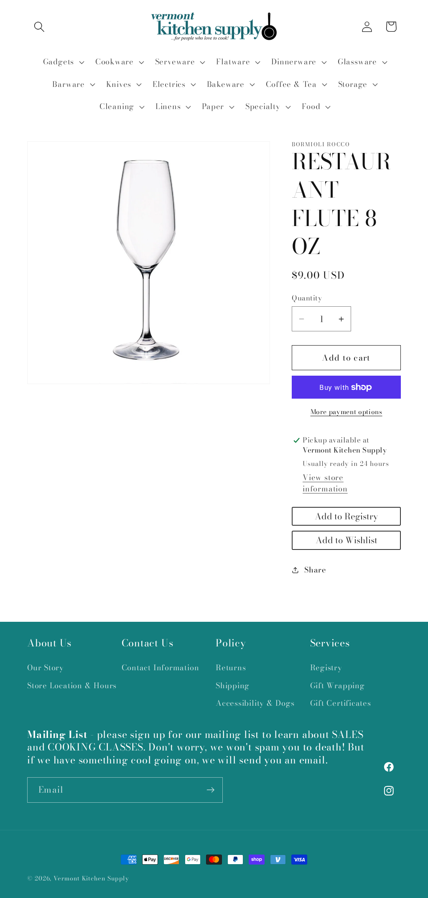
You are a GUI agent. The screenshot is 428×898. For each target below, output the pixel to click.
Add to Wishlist (346, 540)
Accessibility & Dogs (255, 703)
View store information (325, 483)
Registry (326, 667)
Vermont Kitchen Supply (91, 878)
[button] (39, 26)
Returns (231, 667)
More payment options (346, 412)
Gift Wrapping (337, 685)
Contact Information (160, 667)
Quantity (307, 298)
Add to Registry (346, 516)
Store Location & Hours (72, 685)
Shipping (233, 685)
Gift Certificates (340, 703)
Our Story (45, 667)
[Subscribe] (210, 790)
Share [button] (315, 569)
